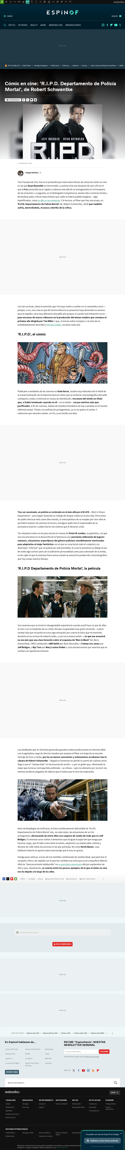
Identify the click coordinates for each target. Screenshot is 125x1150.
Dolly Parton (27, 66)
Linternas (75, 66)
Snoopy (84, 66)
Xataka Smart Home (12, 1114)
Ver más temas (12, 1072)
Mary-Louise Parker (88, 879)
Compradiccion (94, 1111)
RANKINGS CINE (55, 25)
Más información (62, 1147)
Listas (47, 1054)
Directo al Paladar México (62, 1134)
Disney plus (49, 1049)
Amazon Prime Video (32, 1049)
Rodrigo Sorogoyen (41, 66)
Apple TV (9, 1058)
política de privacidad (92, 1057)
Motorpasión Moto (78, 1107)
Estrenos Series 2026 (80, 1033)
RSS (93, 1070)
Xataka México (10, 1133)
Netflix (121, 66)
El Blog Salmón (111, 1104)
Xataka (8, 1104)
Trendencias (93, 1104)
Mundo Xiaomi (10, 1117)
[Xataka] (2, 2)
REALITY (33, 25)
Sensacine (42, 1104)
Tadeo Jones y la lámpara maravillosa (103, 66)
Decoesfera (92, 1107)
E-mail (35, 99)
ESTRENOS (22, 25)
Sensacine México (44, 1133)
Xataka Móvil (10, 1107)
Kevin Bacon (72, 879)
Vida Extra (25, 1107)
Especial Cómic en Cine (55, 879)
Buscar (115, 1082)
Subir (113, 1092)
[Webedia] (12, 1091)
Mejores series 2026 (33, 1033)
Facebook (107, 25)
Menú (9, 16)
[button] (33, 172)
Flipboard (111, 25)
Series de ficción (12, 1049)
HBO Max (48, 1058)
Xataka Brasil (10, 1136)
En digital (32, 879)
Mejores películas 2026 (50, 1033)
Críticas (40, 879)
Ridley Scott (55, 66)
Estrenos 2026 (66, 1033)
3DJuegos (25, 1104)
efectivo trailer (54, 324)
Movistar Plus (10, 1054)
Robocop (65, 66)
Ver (63, 944)
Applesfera (9, 1111)
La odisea (28, 1058)
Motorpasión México (79, 1133)
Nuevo (115, 16)
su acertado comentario (70, 864)
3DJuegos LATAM (27, 1133)
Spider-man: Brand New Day (32, 1064)
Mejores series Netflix (98, 1033)
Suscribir (104, 1051)
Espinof (62, 12)
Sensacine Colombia (45, 1136)
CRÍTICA (11, 25)
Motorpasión (76, 1104)
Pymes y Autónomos (110, 1108)
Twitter (120, 25)
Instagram (103, 25)
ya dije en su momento (49, 200)
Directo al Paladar (62, 1104)
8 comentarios (14, 100)
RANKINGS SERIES (73, 25)
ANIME (43, 25)
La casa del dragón (12, 1063)
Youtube (115, 25)
